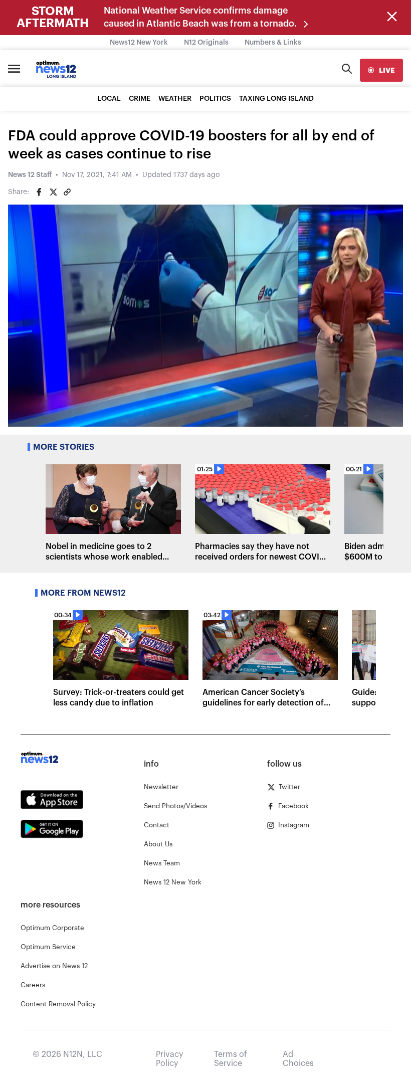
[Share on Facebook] (39, 192)
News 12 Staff (30, 174)
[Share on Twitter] (53, 192)
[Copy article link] (67, 192)
